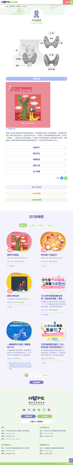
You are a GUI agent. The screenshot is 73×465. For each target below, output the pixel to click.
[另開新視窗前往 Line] (39, 410)
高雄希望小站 (44, 445)
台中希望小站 (6, 445)
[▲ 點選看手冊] (28, 105)
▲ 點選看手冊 (10, 129)
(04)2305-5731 (10, 451)
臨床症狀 (36, 154)
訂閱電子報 (28, 416)
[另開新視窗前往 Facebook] (34, 410)
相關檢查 (36, 160)
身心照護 (36, 171)
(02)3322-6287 (10, 433)
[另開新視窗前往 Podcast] (29, 410)
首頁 (7, 6)
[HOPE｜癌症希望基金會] (9, 2)
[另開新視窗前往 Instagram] (44, 410)
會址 (3, 427)
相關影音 (41, 225)
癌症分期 (36, 166)
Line (65, 178)
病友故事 (50, 225)
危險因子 (36, 148)
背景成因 (36, 79)
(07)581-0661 (48, 451)
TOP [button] (71, 460)
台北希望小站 (44, 427)
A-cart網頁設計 (67, 463)
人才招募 (44, 416)
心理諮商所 (39, 421)
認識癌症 (12, 6)
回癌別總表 (36, 382)
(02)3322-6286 (48, 433)
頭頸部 (18, 6)
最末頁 (45, 375)
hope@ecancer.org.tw (12, 439)
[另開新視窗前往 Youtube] (24, 410)
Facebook (61, 178)
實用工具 (23, 225)
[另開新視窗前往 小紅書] (49, 410)
